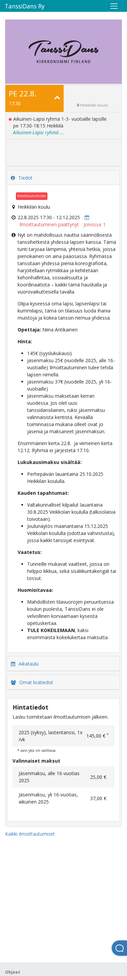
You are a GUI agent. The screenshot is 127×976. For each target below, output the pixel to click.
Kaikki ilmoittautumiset (30, 834)
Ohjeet (12, 972)
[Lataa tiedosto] (85, 217)
